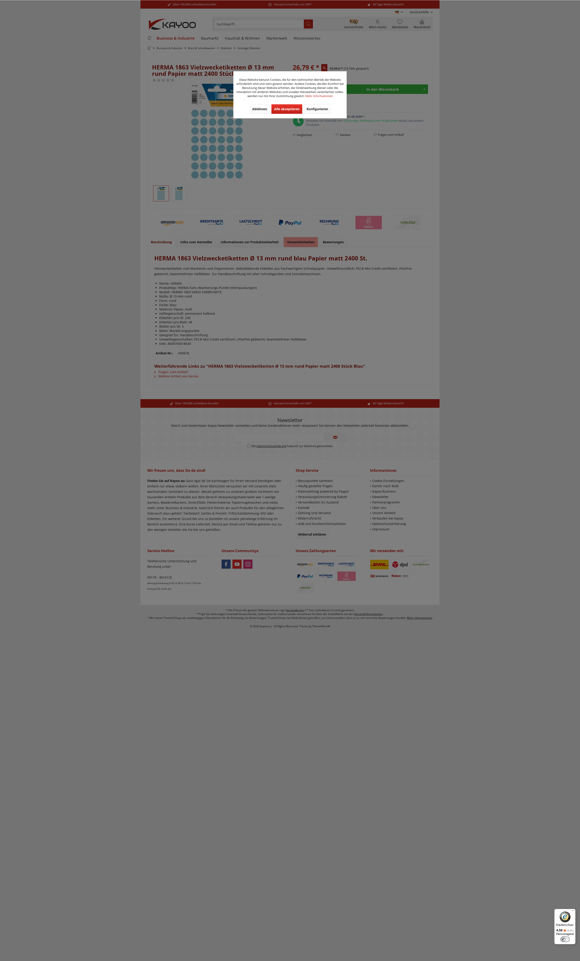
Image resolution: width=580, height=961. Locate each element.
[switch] (565, 939)
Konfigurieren (317, 109)
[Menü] (572, 911)
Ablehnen (259, 109)
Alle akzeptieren (287, 109)
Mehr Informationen (319, 96)
